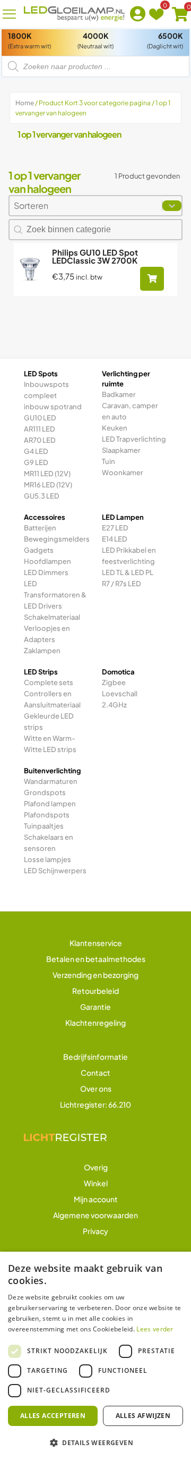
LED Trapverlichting (134, 439)
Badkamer (119, 394)
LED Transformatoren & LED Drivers (55, 594)
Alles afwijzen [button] (143, 1415)
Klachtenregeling (95, 1022)
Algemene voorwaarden (95, 1215)
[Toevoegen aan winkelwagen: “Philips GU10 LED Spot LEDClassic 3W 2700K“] (152, 279)
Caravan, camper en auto (130, 411)
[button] (95, 1442)
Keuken (114, 428)
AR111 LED (39, 429)
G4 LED (36, 451)
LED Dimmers (46, 572)
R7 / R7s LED (121, 583)
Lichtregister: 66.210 (95, 1104)
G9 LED (36, 462)
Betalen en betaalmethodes (95, 959)
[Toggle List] (171, 205)
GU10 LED (40, 417)
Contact (95, 1072)
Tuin (108, 461)
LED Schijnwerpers (55, 870)
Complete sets (48, 682)
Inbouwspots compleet (46, 390)
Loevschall (119, 693)
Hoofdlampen (47, 561)
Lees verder (154, 1329)
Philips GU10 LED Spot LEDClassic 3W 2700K (95, 256)
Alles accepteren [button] (52, 1415)
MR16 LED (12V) (48, 484)
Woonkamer (122, 472)
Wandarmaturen (50, 781)
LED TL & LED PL (127, 572)
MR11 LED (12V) (47, 473)
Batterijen (40, 528)
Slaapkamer (121, 450)
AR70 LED (40, 440)
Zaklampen (42, 650)
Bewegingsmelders (56, 539)
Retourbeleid (95, 990)
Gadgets (39, 550)
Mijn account (96, 1199)
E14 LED (114, 539)
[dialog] (95, 1356)
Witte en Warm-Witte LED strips (50, 744)
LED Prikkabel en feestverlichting (129, 556)
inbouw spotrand (53, 406)
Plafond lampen (50, 803)
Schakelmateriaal (52, 617)
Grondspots (45, 792)
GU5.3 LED (41, 496)
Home (24, 103)
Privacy (95, 1231)
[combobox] (86, 205)
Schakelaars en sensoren (48, 843)
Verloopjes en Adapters (47, 634)
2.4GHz (114, 705)
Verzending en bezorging (95, 975)
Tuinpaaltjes (44, 826)
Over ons (95, 1088)
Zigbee (114, 682)
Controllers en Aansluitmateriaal (52, 699)
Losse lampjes (47, 859)
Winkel (96, 1183)
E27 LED (115, 528)
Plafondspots (47, 815)
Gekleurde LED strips (49, 721)
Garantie (95, 1006)
